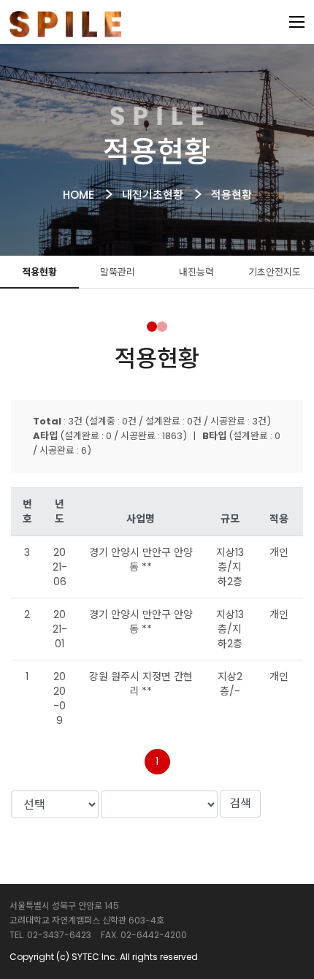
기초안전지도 (274, 272)
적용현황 (39, 272)
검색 (240, 803)
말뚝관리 (117, 272)
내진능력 (196, 272)
